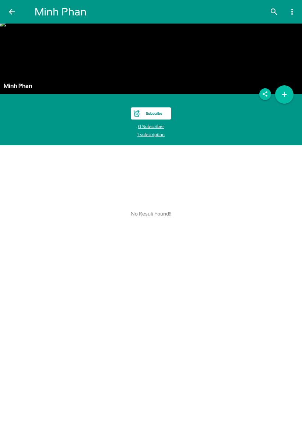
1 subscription (151, 134)
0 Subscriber (151, 126)
